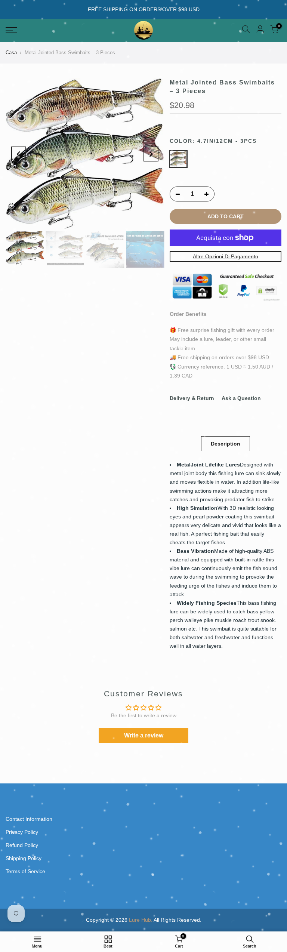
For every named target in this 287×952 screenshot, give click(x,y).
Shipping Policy (23, 858)
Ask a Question (241, 398)
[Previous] (18, 154)
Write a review (143, 735)
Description (225, 444)
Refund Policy (22, 845)
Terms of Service (25, 871)
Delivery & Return (192, 398)
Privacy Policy (22, 832)
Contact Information (29, 819)
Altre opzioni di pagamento (225, 257)
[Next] (151, 154)
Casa (11, 52)
